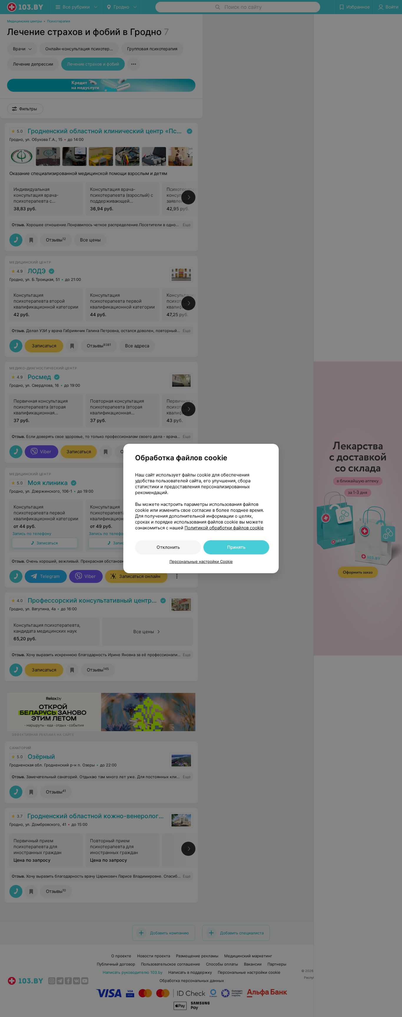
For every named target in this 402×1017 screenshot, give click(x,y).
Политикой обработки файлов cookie (224, 528)
